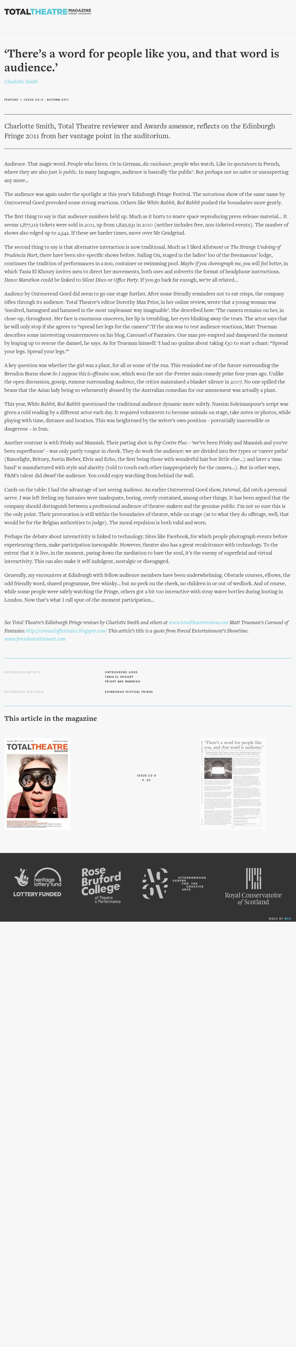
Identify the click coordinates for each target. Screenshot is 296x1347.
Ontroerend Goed (121, 672)
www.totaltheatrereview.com (198, 623)
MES (288, 919)
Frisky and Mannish (122, 681)
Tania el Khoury (119, 677)
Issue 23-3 (33, 100)
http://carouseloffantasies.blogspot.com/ (66, 631)
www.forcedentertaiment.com (35, 639)
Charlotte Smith (21, 82)
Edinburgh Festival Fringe (129, 692)
